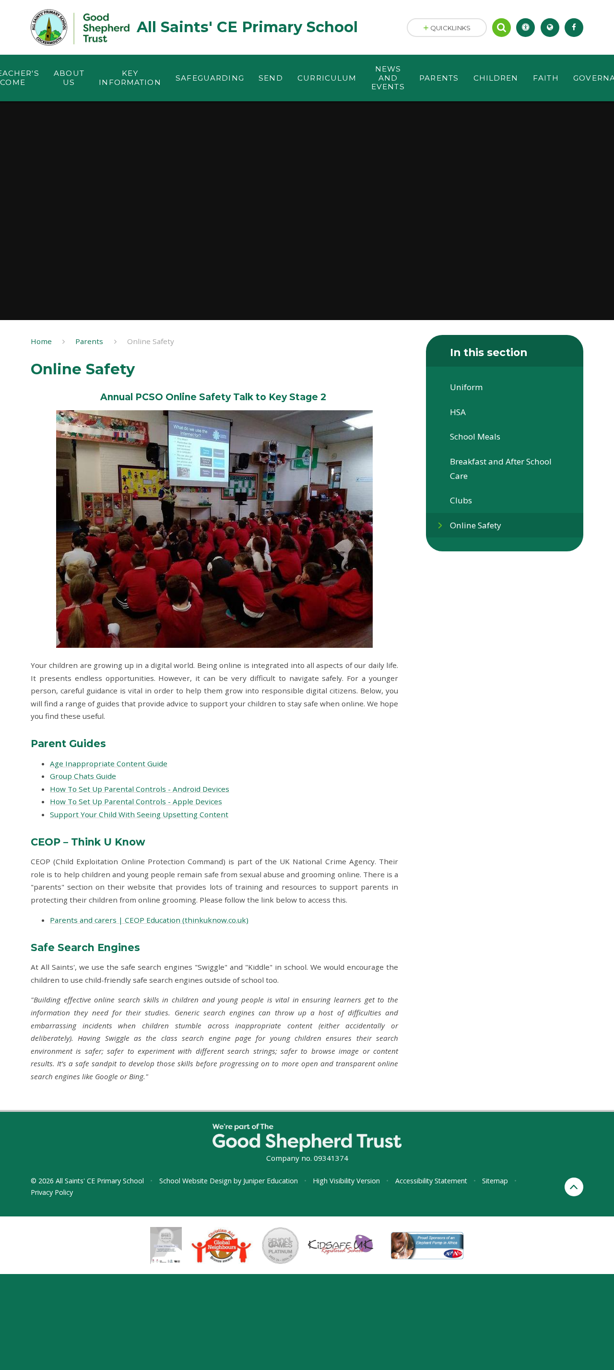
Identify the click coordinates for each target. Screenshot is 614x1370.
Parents (89, 341)
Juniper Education (270, 1180)
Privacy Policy (52, 1192)
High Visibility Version (346, 1180)
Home (41, 341)
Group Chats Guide (83, 776)
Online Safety (150, 341)
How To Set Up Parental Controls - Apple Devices (136, 801)
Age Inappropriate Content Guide (108, 763)
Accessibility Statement (431, 1180)
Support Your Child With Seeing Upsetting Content (139, 814)
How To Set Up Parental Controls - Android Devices (139, 789)
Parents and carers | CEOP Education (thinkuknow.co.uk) (149, 920)
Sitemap (495, 1180)
